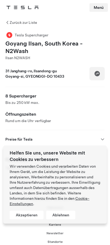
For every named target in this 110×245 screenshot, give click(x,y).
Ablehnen (60, 215)
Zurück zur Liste (23, 22)
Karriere (55, 225)
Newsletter (55, 233)
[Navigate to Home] (22, 7)
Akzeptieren (26, 215)
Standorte (55, 242)
